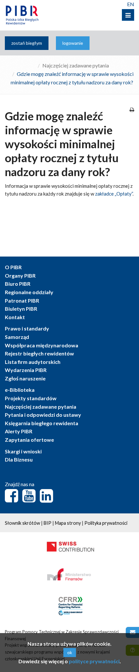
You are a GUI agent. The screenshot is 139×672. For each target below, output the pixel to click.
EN (130, 4)
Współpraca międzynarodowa (41, 345)
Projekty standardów (31, 398)
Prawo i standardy (27, 328)
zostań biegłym (26, 43)
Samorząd (17, 337)
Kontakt (15, 317)
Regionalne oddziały (29, 292)
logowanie (72, 43)
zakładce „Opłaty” (114, 194)
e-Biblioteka (20, 390)
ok (69, 652)
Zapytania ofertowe (29, 440)
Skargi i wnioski (23, 451)
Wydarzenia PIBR (26, 370)
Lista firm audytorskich (32, 362)
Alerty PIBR (18, 431)
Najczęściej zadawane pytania (75, 65)
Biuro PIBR (17, 284)
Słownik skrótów (22, 523)
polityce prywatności (94, 661)
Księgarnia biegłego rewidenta (41, 423)
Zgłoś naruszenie (25, 378)
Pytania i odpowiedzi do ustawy (43, 415)
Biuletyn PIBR (21, 309)
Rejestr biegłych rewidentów (39, 353)
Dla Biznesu (19, 459)
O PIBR (13, 267)
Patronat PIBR (22, 300)
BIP (47, 523)
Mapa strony (68, 523)
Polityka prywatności (105, 523)
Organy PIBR (20, 275)
